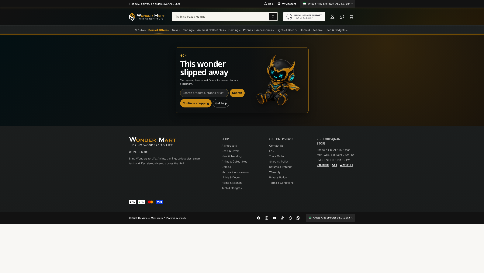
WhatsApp (346, 164)
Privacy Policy (278, 177)
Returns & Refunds (280, 166)
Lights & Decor (231, 177)
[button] (351, 16)
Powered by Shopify (176, 218)
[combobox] (225, 16)
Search (237, 93)
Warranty (275, 172)
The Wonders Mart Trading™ (151, 218)
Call (334, 164)
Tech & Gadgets (232, 188)
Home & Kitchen (232, 182)
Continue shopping (196, 103)
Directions (323, 164)
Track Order (276, 156)
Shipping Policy (279, 161)
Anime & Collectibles (234, 161)
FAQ (272, 150)
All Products (229, 145)
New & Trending (232, 156)
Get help (221, 103)
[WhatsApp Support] (342, 16)
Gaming (226, 166)
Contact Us (276, 145)
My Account (289, 3)
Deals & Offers (230, 150)
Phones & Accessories (235, 172)
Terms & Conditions (281, 182)
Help (271, 3)
